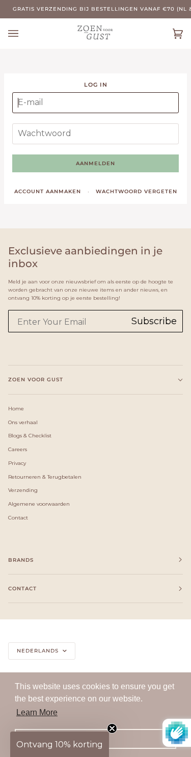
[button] (59, 744)
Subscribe (154, 321)
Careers (17, 449)
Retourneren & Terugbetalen (44, 477)
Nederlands (39, 651)
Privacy (17, 463)
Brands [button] (21, 560)
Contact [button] (22, 588)
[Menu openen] (23, 33)
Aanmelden (95, 163)
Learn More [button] (37, 712)
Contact (18, 517)
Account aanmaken (47, 191)
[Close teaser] (112, 728)
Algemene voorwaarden (39, 504)
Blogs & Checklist (29, 435)
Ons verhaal (23, 422)
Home (16, 408)
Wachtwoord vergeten (136, 191)
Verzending (23, 490)
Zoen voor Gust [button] (35, 379)
